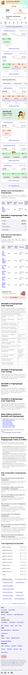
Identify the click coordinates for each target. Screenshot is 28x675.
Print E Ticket (20, 622)
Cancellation (12, 622)
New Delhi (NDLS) (7, 421)
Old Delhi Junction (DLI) (8, 427)
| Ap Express (7, 565)
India (2, 645)
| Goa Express (8, 547)
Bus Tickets (4, 609)
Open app (14, 6)
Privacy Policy (15, 630)
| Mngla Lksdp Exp (8, 550)
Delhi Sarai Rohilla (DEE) (8, 425)
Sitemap (6, 625)
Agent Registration (18, 614)
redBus (3, 638)
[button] (25, 2)
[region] (14, 40)
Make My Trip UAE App (6, 641)
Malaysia (20, 645)
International (4, 652)
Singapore (13, 645)
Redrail (8, 638)
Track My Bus (4, 622)
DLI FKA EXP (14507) (3, 278)
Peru (21, 649)
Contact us (10, 614)
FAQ (2, 625)
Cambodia (9, 649)
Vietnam (3, 649)
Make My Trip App (15, 638)
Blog (16, 625)
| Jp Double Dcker (8, 562)
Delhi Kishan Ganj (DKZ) (8, 420)
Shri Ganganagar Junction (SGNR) (11, 432)
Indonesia (7, 645)
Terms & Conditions (6, 630)
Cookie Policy (4, 633)
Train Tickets (11, 609)
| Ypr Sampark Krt (8, 553)
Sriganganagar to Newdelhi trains (8, 293)
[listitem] (4, 61)
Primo (20, 625)
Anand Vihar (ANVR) (7, 424)
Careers (3, 617)
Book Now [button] (15, 297)
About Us (3, 614)
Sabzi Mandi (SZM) (7, 423)
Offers (11, 625)
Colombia (15, 649)
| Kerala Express (8, 571)
